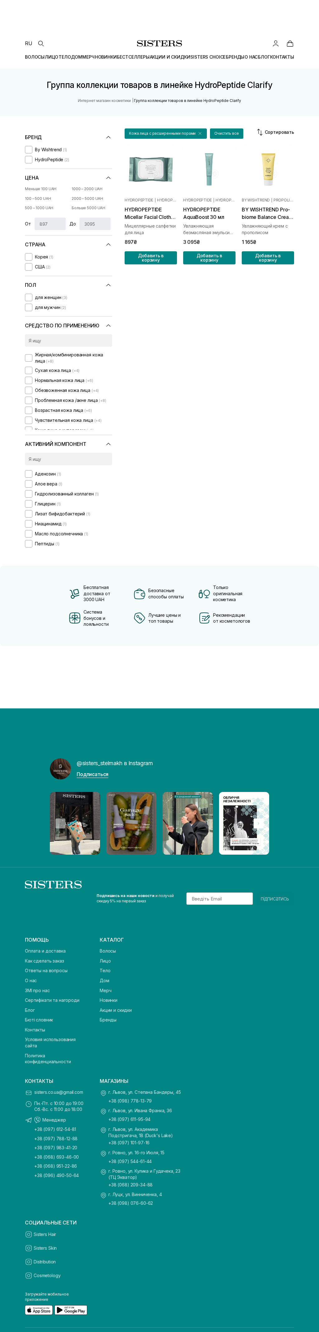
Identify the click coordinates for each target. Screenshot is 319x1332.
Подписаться (92, 774)
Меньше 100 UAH (40, 188)
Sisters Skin (45, 1248)
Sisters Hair (45, 1234)
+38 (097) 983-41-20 (55, 1147)
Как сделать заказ (44, 960)
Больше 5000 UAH (88, 207)
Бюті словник (39, 1019)
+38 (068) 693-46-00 (56, 1157)
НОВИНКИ (106, 57)
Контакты (35, 1029)
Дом (104, 980)
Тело (105, 970)
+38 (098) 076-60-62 (130, 1203)
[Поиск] (41, 43)
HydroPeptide (139, 200)
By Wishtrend (256, 200)
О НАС (251, 57)
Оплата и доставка (45, 950)
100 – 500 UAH (38, 198)
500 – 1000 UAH (39, 207)
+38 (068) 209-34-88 (130, 1184)
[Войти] (276, 43)
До (72, 223)
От (28, 223)
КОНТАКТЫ (282, 57)
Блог (30, 1010)
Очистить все (226, 133)
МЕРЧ (88, 57)
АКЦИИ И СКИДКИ (170, 57)
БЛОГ (264, 57)
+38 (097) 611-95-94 (129, 1119)
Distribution (45, 1261)
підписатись (275, 898)
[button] (166, 133)
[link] (290, 43)
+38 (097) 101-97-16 (129, 1142)
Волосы (108, 950)
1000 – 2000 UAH (87, 188)
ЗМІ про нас (37, 990)
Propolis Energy (284, 200)
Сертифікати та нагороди (52, 1000)
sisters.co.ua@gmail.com (58, 1092)
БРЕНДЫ (235, 57)
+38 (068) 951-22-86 (55, 1166)
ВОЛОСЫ (35, 57)
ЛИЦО (51, 57)
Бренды (108, 1019)
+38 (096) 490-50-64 (56, 1175)
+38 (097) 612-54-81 (55, 1129)
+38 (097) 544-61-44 (130, 1161)
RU (28, 43)
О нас (31, 980)
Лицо (105, 960)
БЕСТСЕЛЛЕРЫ (133, 57)
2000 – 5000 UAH (87, 198)
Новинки (108, 1000)
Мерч (105, 990)
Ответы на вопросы (46, 970)
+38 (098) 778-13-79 (130, 1100)
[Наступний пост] (259, 823)
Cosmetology (47, 1275)
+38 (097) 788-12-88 (56, 1138)
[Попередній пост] (60, 823)
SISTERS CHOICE (208, 57)
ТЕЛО (65, 57)
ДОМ (76, 57)
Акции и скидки (116, 1010)
